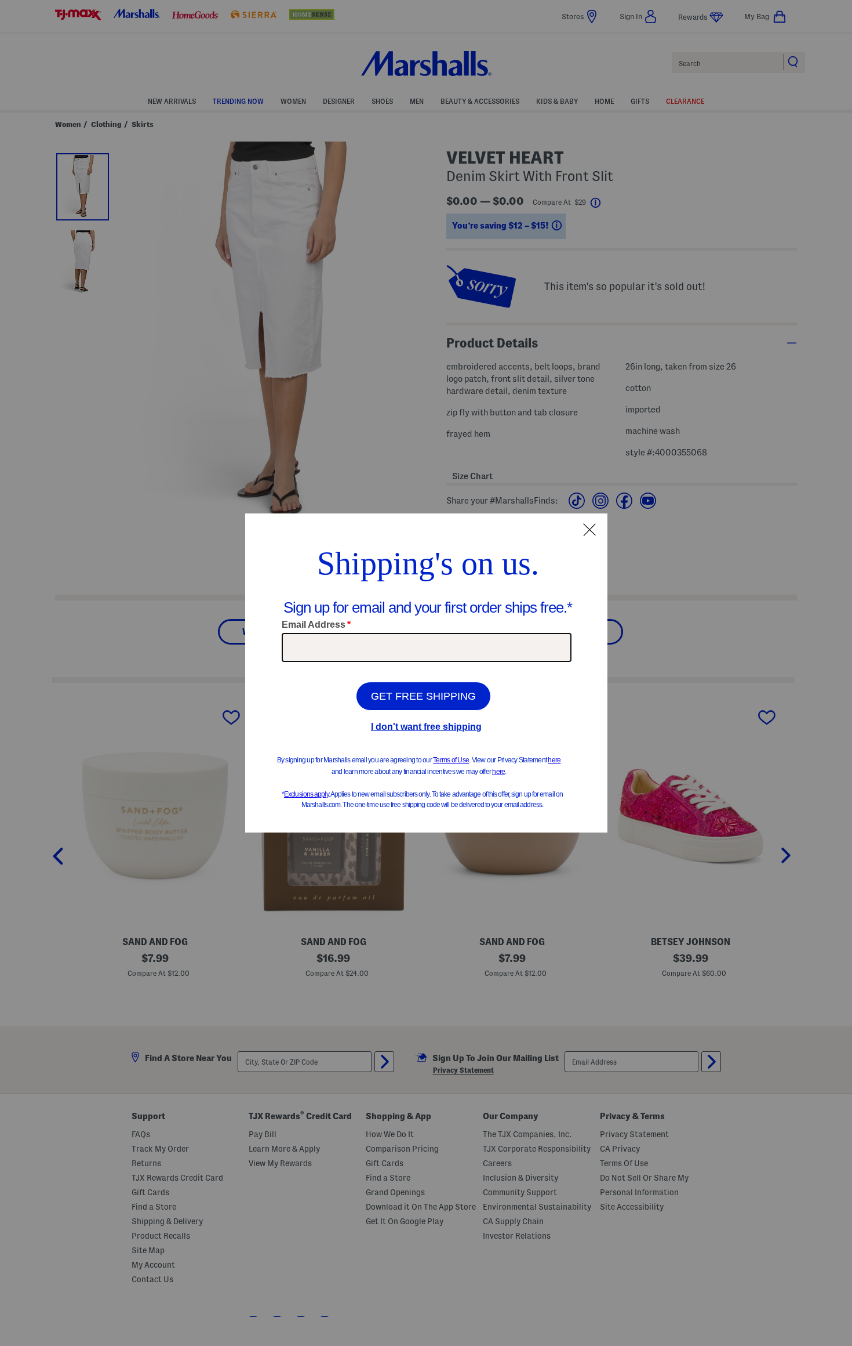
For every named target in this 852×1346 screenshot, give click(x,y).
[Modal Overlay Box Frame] (426, 673)
